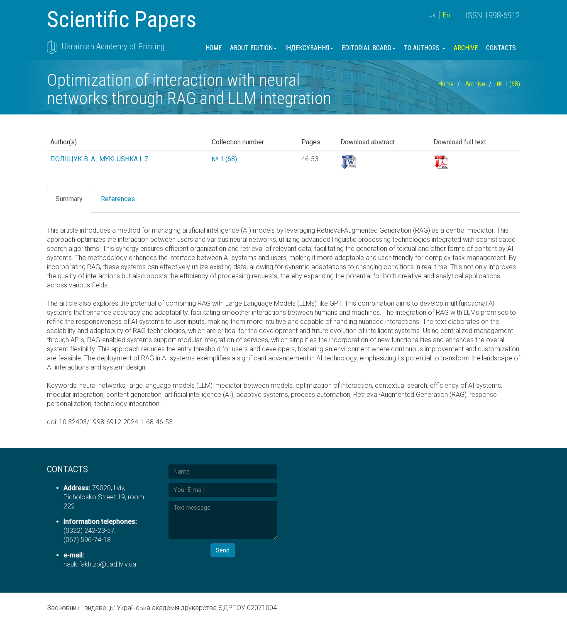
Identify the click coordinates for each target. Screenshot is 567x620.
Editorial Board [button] (366, 48)
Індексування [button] (307, 48)
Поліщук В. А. (73, 159)
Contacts (501, 48)
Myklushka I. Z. (124, 159)
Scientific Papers (121, 19)
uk (432, 15)
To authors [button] (422, 48)
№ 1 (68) (508, 84)
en (446, 15)
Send (223, 550)
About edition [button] (251, 48)
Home (213, 48)
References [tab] (118, 199)
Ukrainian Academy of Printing (112, 46)
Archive (466, 48)
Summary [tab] (69, 199)
